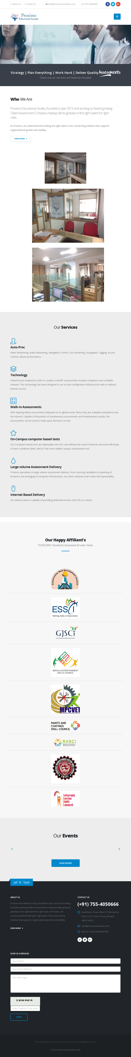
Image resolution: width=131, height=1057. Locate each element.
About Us (16, 4)
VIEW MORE (65, 863)
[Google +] (118, 4)
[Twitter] (113, 4)
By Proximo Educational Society (66, 1050)
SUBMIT (19, 1017)
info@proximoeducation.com (95, 926)
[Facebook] (107, 4)
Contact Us (30, 4)
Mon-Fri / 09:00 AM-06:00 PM (95, 931)
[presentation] (12, 849)
